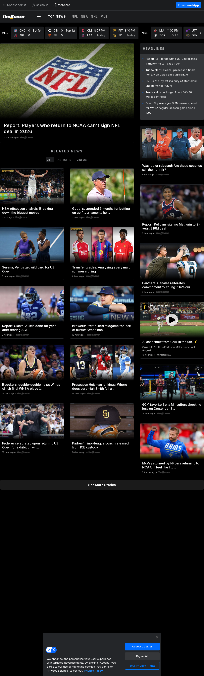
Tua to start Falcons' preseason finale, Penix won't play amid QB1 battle (171, 72)
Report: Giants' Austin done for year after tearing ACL (29, 328)
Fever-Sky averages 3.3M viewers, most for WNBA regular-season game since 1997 (171, 107)
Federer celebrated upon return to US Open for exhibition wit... (30, 445)
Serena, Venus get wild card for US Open (28, 269)
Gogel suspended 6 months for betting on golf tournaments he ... (101, 211)
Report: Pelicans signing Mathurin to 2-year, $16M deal (171, 226)
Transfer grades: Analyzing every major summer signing (102, 269)
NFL (75, 16)
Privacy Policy (93, 670)
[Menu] (38, 17)
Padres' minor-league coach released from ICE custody (100, 445)
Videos (81, 159)
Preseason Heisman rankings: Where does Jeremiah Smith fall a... (99, 387)
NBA (84, 16)
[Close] (157, 637)
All (49, 159)
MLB (104, 16)
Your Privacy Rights (142, 665)
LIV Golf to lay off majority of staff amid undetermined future (171, 83)
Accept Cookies (142, 646)
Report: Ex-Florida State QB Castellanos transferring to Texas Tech (171, 61)
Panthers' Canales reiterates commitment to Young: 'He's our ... (167, 285)
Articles (64, 159)
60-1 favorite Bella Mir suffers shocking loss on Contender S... (171, 407)
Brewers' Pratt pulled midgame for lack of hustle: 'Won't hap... (101, 328)
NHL (94, 16)
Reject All (142, 656)
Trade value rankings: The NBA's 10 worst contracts (169, 94)
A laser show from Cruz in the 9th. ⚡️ (170, 342)
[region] (102, 654)
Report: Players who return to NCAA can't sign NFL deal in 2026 (62, 128)
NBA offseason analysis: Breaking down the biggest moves (27, 211)
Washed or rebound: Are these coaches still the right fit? (172, 168)
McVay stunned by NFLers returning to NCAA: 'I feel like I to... (170, 465)
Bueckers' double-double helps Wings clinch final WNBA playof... (31, 387)
